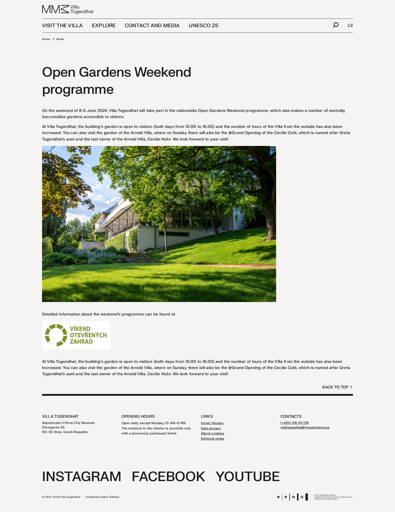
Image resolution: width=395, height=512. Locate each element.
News (60, 39)
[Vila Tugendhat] (68, 9)
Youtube (248, 476)
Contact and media (152, 25)
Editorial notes (212, 439)
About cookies (212, 433)
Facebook (168, 476)
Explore (104, 25)
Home (46, 39)
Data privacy (211, 428)
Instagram (81, 476)
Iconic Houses (212, 423)
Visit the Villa (62, 25)
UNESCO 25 (203, 25)
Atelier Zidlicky (109, 497)
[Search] (335, 25)
